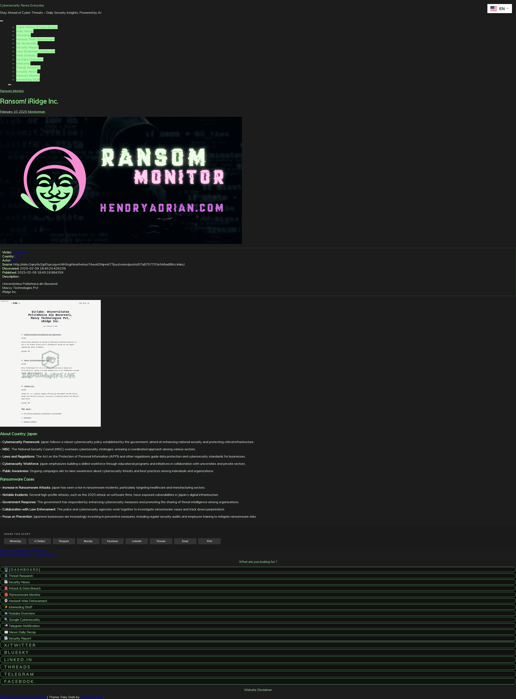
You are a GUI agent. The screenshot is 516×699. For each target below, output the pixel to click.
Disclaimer (23, 35)
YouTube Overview (29, 59)
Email (185, 541)
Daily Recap (24, 31)
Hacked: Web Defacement (35, 39)
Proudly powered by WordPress (23, 697)
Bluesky (88, 541)
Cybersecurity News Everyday (22, 5)
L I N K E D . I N (17, 659)
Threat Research (28, 67)
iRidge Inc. (19, 252)
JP (17, 256)
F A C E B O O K (18, 681)
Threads (160, 541)
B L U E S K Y (16, 652)
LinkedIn (136, 541)
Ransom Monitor (28, 75)
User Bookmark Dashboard (35, 51)
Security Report (27, 47)
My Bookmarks (27, 43)
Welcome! (23, 63)
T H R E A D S (17, 666)
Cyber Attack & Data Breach (37, 27)
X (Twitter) (39, 541)
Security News (26, 71)
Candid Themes (91, 697)
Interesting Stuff (28, 79)
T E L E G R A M (18, 674)
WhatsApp (15, 541)
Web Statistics (26, 55)
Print (209, 541)
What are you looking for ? (258, 562)
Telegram (64, 541)
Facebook (112, 541)
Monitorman (36, 112)
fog (14, 260)
